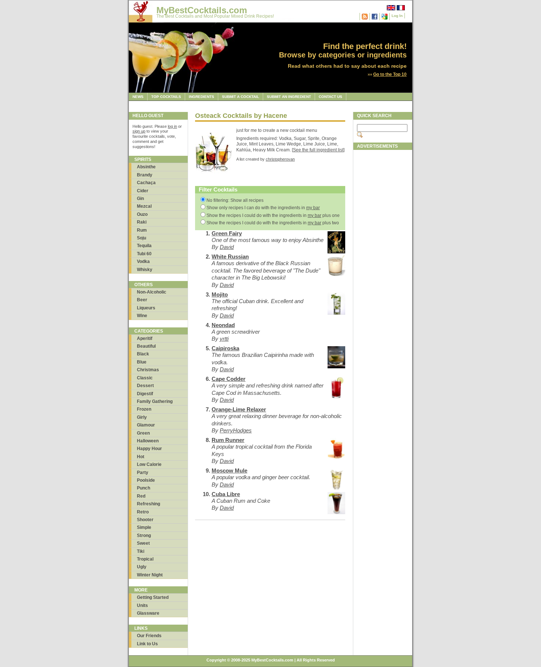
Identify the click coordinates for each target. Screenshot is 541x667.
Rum (142, 230)
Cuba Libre (226, 494)
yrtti (224, 339)
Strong (144, 535)
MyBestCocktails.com (201, 10)
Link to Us (147, 643)
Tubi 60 (144, 253)
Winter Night (150, 575)
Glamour (146, 425)
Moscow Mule (229, 470)
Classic (145, 377)
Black (143, 354)
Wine (142, 315)
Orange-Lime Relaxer (239, 409)
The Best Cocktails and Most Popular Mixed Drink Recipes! (215, 16)
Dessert (145, 385)
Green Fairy (227, 233)
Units (142, 605)
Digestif (145, 393)
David (227, 247)
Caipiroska (225, 348)
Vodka (143, 261)
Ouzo (142, 214)
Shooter (145, 519)
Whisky (144, 269)
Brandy (144, 175)
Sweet (143, 543)
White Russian (230, 256)
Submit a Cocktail (240, 97)
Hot (140, 456)
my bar (313, 207)
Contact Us (330, 97)
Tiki (140, 551)
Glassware (148, 613)
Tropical (145, 559)
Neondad (223, 325)
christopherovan (280, 159)
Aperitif (144, 338)
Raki (141, 222)
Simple (144, 527)
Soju (141, 238)
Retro (143, 512)
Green (143, 433)
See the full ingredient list (318, 149)
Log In (397, 16)
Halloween (148, 440)
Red (141, 496)
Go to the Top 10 (390, 74)
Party (142, 472)
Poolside (146, 480)
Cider (142, 190)
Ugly (141, 566)
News (138, 97)
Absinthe (146, 166)
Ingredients (201, 97)
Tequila (144, 245)
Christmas (148, 369)
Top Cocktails (166, 97)
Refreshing (148, 503)
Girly (142, 417)
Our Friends (149, 635)
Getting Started (153, 597)
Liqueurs (146, 307)
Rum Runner (228, 440)
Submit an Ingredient (289, 97)
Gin (140, 198)
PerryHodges (236, 430)
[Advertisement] (382, 264)
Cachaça (146, 182)
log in (172, 126)
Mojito (220, 294)
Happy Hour (149, 448)
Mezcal (144, 206)
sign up (138, 131)
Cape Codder (228, 379)
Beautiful (146, 346)
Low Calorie (149, 464)
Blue (141, 362)
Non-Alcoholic (151, 292)
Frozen (144, 409)
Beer (142, 299)
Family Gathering (155, 401)
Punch (143, 488)
